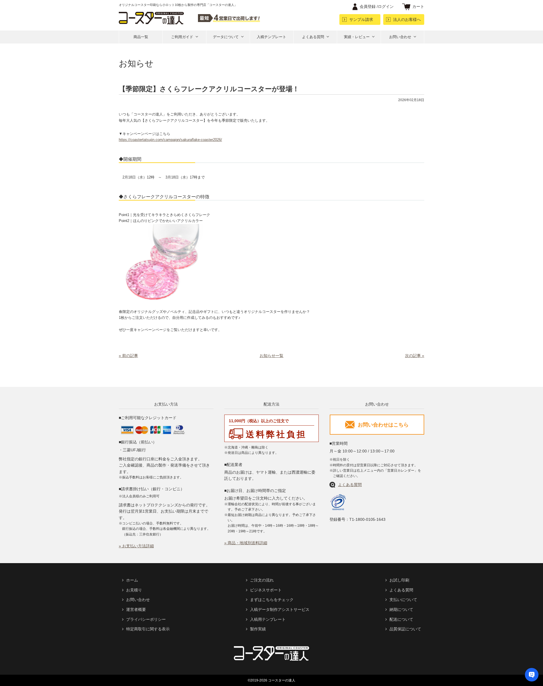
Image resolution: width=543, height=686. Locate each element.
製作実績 (258, 629)
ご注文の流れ (262, 580)
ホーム (132, 580)
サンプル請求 (361, 19)
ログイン (377, 6)
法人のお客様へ (407, 19)
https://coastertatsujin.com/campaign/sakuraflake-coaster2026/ (170, 140)
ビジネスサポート (266, 590)
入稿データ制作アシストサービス (279, 609)
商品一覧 (140, 37)
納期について (401, 609)
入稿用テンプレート (268, 619)
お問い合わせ (400, 37)
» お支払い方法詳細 (136, 546)
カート (418, 6)
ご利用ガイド (182, 37)
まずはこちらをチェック (272, 599)
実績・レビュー (357, 37)
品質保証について (405, 629)
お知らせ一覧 (271, 355)
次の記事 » (414, 355)
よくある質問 (313, 37)
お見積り (134, 590)
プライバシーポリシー (146, 619)
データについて (226, 37)
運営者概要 (136, 609)
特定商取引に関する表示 (148, 629)
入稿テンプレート (271, 37)
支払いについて (403, 599)
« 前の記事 (128, 355)
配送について (401, 619)
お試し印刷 (399, 580)
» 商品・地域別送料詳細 (245, 543)
